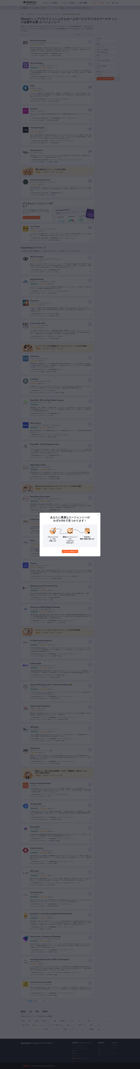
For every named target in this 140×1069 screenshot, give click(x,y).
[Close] (98, 515)
